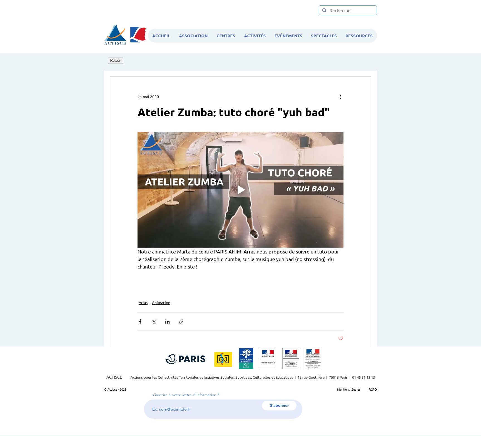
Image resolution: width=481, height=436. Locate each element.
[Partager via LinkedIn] (167, 321)
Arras (143, 302)
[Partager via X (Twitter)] (153, 321)
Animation (161, 302)
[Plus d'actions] (340, 96)
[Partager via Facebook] (140, 321)
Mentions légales (348, 389)
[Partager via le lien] (181, 321)
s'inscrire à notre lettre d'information (184, 395)
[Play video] (240, 190)
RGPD (373, 389)
